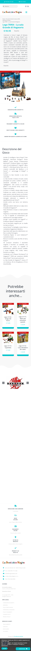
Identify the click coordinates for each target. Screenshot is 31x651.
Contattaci (22, 648)
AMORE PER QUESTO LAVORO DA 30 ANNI (15, 136)
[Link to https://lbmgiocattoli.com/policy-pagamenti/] (16, 121)
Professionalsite (18, 636)
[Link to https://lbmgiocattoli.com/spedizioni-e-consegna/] (15, 114)
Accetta (4, 648)
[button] (3, 383)
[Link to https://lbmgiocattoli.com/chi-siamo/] (15, 134)
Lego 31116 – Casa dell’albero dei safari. (23, 347)
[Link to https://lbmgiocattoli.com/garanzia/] (15, 107)
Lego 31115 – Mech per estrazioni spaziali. (23, 319)
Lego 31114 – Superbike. (8, 346)
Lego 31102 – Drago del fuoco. (8, 318)
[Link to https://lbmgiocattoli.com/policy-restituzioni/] (15, 128)
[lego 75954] (15, 86)
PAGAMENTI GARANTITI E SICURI (15, 124)
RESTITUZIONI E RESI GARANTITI (15, 130)
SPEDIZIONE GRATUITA (15, 116)
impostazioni (4, 645)
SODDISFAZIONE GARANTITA (15, 109)
